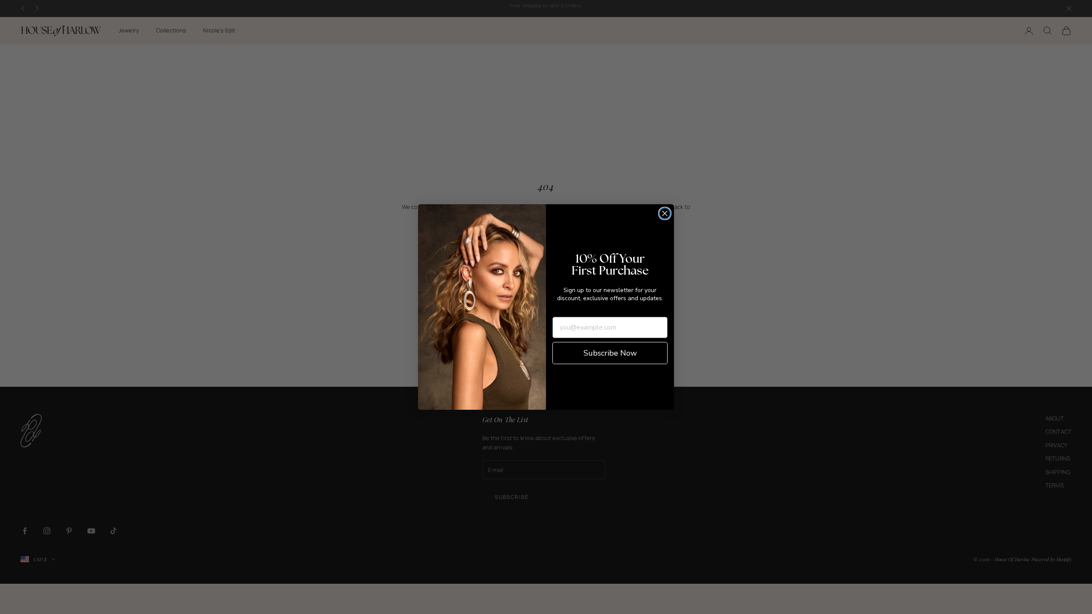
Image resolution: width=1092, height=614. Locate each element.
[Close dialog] (665, 213)
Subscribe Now (610, 353)
